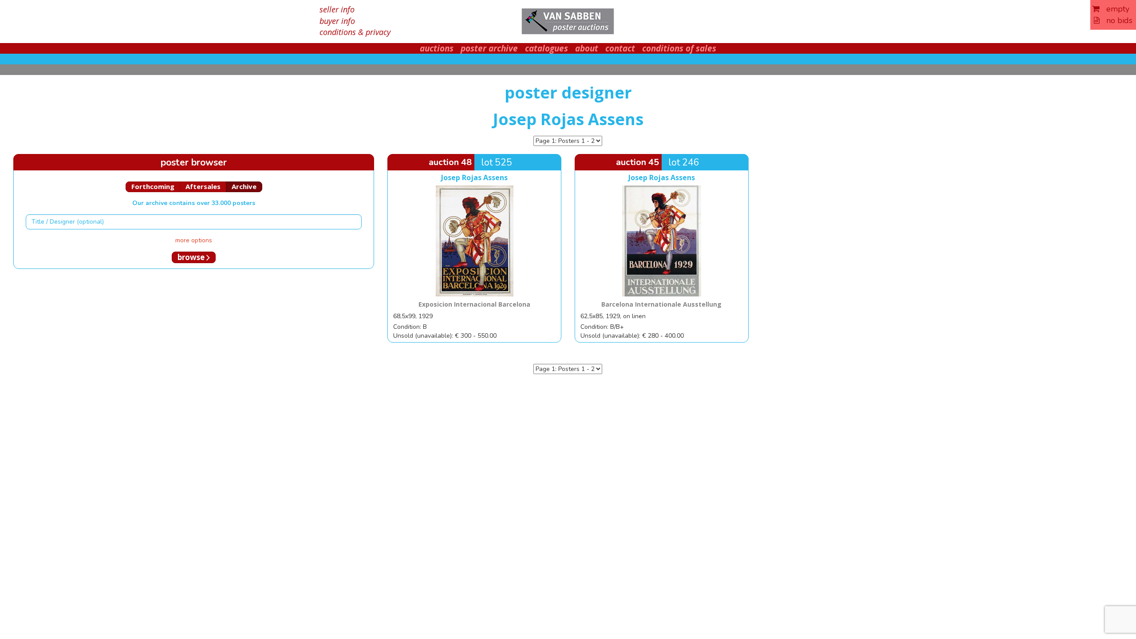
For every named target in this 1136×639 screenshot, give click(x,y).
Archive (244, 186)
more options (193, 240)
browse (192, 257)
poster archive (489, 48)
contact (620, 48)
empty (1114, 9)
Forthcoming (152, 186)
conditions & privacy (355, 32)
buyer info (337, 21)
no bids (1116, 20)
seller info (337, 9)
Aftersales (203, 186)
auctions (437, 48)
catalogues (546, 48)
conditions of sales (679, 48)
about (586, 48)
